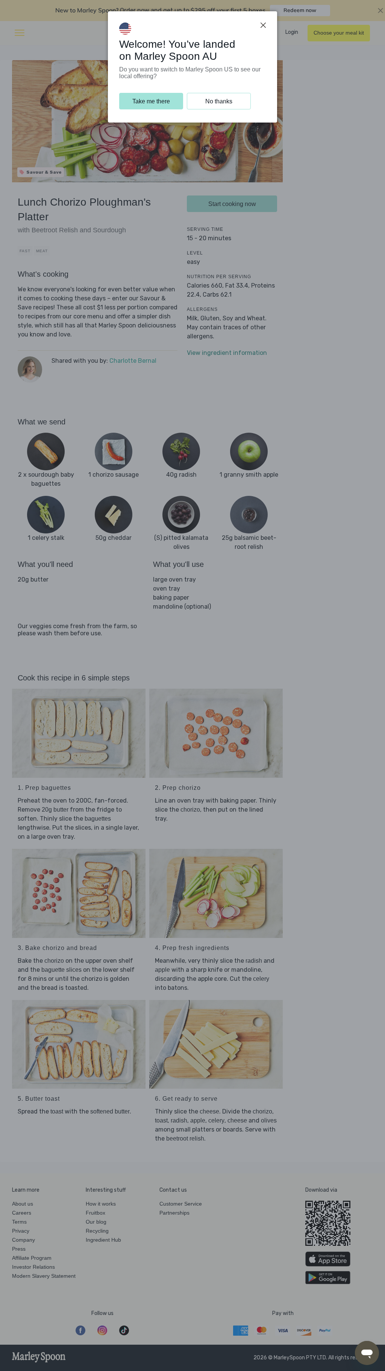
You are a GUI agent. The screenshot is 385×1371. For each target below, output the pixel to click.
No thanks (218, 101)
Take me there (151, 101)
